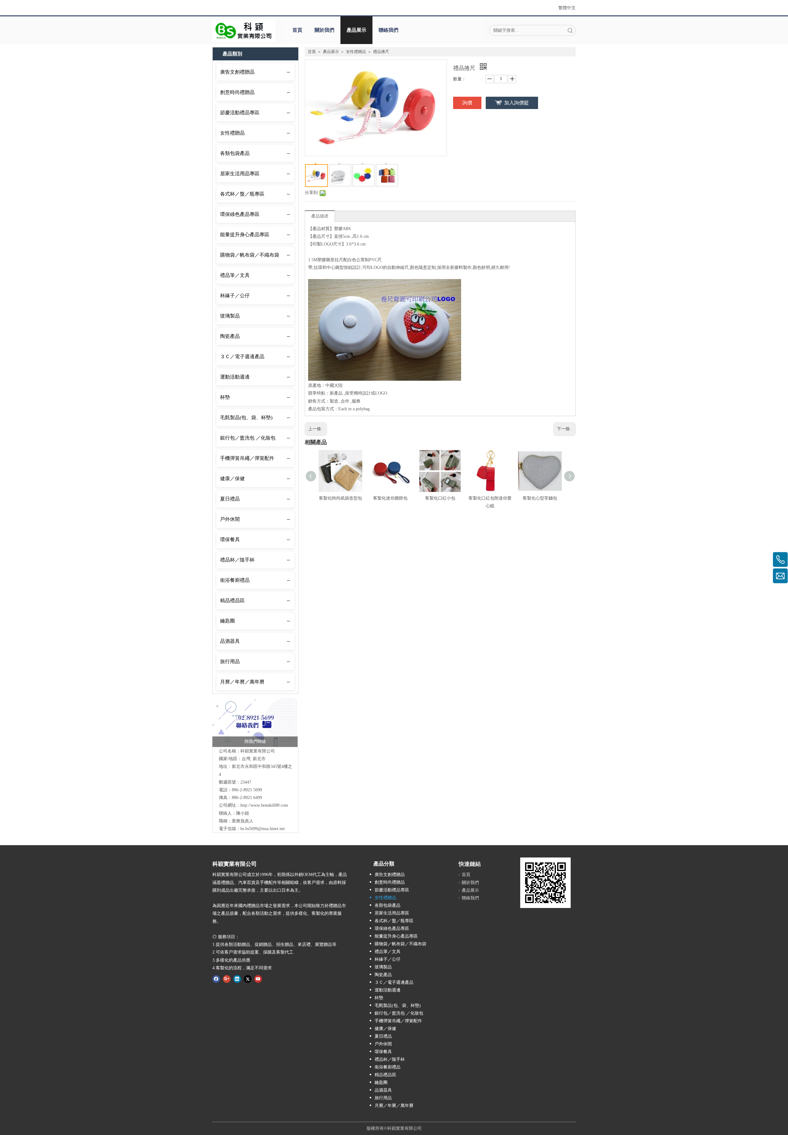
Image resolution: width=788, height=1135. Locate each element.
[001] (243, 30)
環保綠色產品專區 (239, 214)
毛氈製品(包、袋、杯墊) (246, 417)
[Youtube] (258, 979)
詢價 (467, 102)
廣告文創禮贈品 (237, 72)
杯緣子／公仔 (235, 295)
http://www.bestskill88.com (264, 805)
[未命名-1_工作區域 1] (255, 722)
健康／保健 (232, 478)
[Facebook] (216, 979)
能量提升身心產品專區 (244, 234)
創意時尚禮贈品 (237, 92)
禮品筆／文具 (235, 275)
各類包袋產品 (235, 153)
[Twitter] (247, 979)
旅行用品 (230, 661)
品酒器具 (230, 641)
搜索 (570, 30)
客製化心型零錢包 (540, 498)
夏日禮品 (230, 498)
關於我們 (324, 30)
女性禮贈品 (232, 133)
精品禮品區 (232, 600)
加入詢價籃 (516, 102)
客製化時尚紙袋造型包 (340, 498)
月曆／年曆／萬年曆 (242, 681)
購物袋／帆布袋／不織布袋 (249, 254)
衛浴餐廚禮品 (235, 580)
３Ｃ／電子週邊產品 (242, 356)
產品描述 (319, 216)
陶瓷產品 (230, 336)
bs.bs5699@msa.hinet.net (262, 828)
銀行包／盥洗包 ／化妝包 (247, 437)
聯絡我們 (388, 30)
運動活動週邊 (235, 376)
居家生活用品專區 (239, 173)
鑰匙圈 (227, 620)
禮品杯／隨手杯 (237, 559)
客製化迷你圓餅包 (390, 498)
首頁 (297, 30)
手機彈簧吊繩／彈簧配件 (247, 458)
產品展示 (356, 30)
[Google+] (227, 979)
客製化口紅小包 (440, 498)
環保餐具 (230, 539)
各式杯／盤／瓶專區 (242, 194)
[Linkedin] (237, 979)
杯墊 (225, 397)
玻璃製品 (230, 315)
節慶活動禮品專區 (239, 112)
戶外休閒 (230, 519)
